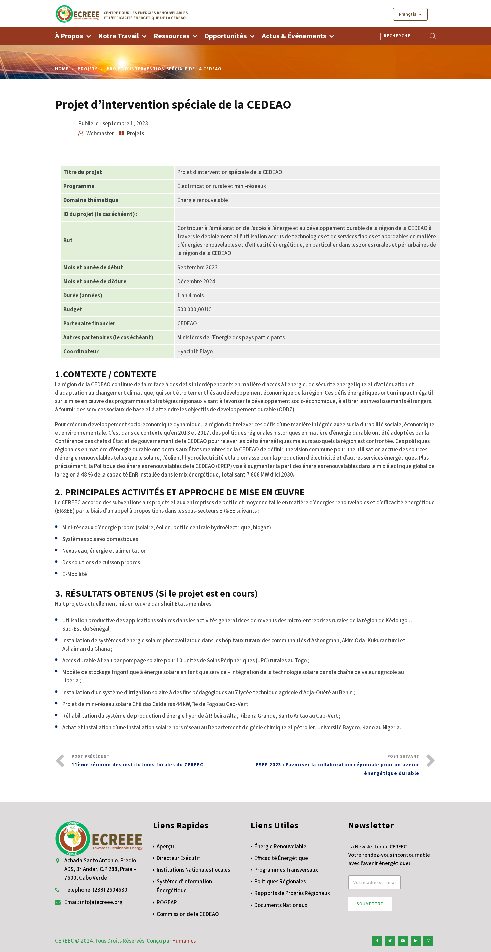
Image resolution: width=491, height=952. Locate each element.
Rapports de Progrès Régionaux (292, 893)
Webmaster (100, 134)
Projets (88, 69)
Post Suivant (337, 765)
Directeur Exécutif (178, 858)
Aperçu (165, 847)
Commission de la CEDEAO (188, 914)
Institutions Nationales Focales (193, 870)
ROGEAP (167, 902)
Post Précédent (137, 761)
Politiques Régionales (280, 882)
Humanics (184, 941)
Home (62, 69)
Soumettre (370, 904)
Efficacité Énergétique (281, 858)
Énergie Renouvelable (280, 847)
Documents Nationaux (280, 905)
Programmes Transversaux (286, 870)
